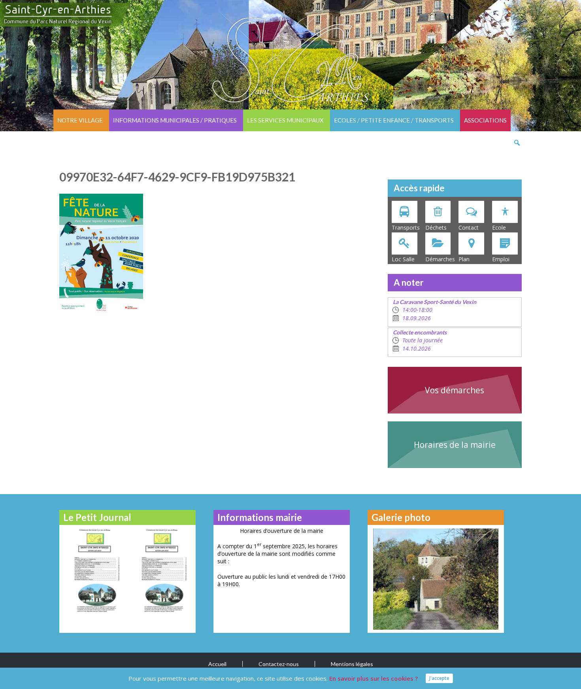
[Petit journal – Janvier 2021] (93, 570)
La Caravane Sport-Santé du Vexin (434, 301)
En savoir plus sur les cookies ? (373, 678)
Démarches (440, 259)
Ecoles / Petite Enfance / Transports (394, 120)
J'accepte (439, 678)
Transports (406, 227)
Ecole (499, 227)
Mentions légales (352, 664)
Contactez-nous (278, 664)
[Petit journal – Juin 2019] (161, 570)
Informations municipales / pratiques (175, 120)
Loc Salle (403, 259)
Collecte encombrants (420, 332)
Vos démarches (454, 390)
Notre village (80, 120)
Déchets (436, 227)
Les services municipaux (285, 120)
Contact (468, 227)
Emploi (500, 259)
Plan (464, 259)
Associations (485, 120)
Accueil (217, 664)
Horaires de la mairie (455, 444)
